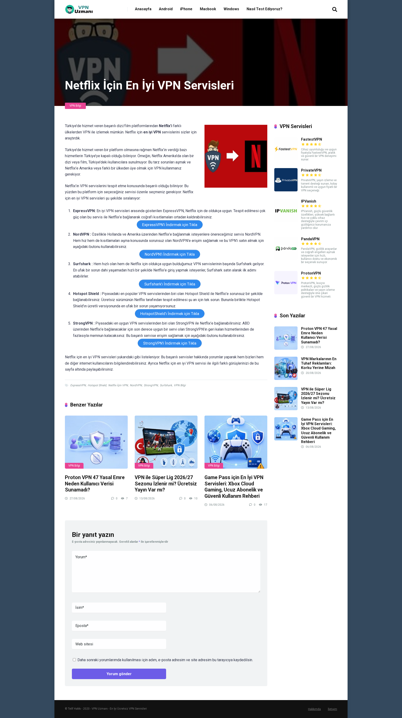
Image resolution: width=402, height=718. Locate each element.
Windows (231, 9)
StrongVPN (151, 385)
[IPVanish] (286, 221)
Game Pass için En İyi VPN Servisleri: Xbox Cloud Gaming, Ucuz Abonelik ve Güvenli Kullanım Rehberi (233, 486)
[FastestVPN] (286, 159)
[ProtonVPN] (286, 293)
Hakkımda (314, 709)
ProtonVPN (311, 273)
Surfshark (166, 385)
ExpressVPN (78, 385)
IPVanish (308, 201)
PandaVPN (310, 239)
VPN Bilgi (75, 105)
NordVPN (136, 385)
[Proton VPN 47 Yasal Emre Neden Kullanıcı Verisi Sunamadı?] (96, 442)
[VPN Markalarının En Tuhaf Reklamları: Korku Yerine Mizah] (286, 378)
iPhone (186, 9)
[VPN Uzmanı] (79, 7)
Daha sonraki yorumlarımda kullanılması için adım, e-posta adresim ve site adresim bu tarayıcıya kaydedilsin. (165, 660)
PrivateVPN (311, 170)
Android (166, 9)
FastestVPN (311, 139)
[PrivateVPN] (286, 190)
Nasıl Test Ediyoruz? (264, 9)
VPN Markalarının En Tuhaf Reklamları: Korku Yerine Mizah (318, 363)
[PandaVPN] (286, 259)
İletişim (332, 709)
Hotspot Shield (97, 385)
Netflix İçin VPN (118, 385)
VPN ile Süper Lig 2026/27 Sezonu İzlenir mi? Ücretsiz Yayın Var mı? (166, 483)
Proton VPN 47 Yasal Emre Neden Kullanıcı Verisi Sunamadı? (95, 483)
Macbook (208, 9)
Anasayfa (143, 9)
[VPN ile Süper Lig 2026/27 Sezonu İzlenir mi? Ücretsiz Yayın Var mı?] (166, 442)
